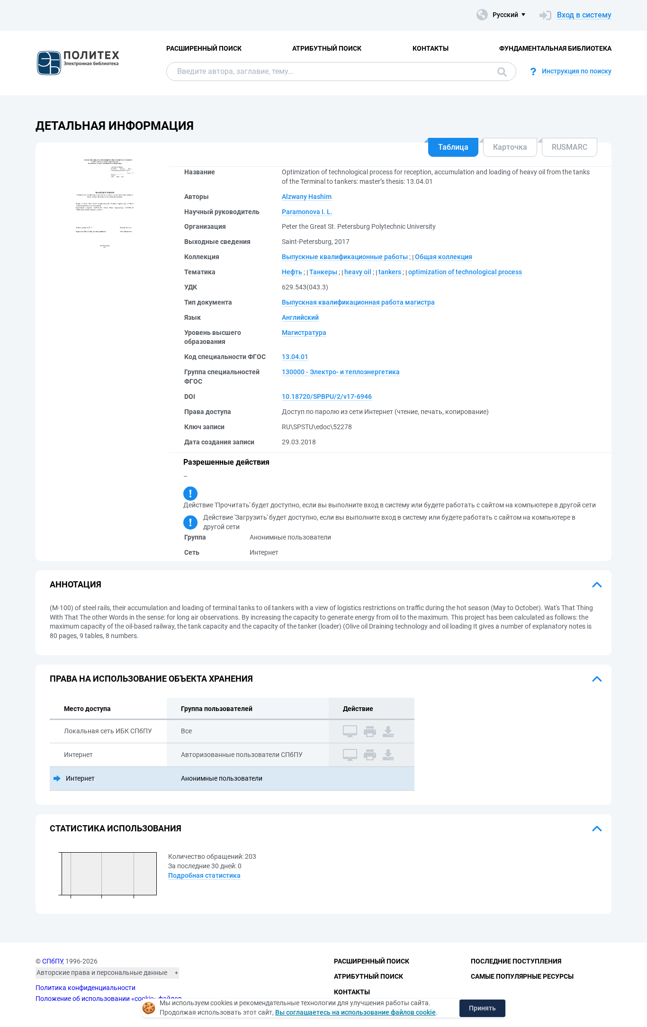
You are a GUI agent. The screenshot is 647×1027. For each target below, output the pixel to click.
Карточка (510, 147)
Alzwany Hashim (307, 196)
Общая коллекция (443, 257)
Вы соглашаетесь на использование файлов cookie (355, 1012)
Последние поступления (516, 961)
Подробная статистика (204, 875)
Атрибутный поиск (326, 48)
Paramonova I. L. (307, 212)
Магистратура (304, 332)
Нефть (292, 272)
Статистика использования (115, 828)
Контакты (431, 48)
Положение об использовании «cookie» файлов (109, 998)
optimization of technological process (465, 272)
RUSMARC (569, 147)
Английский (300, 317)
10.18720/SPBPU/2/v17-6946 (327, 396)
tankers (389, 272)
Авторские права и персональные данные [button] (101, 972)
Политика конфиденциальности (85, 987)
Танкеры (323, 272)
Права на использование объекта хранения (151, 679)
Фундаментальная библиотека (555, 48)
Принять (482, 1008)
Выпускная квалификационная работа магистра (358, 302)
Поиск (499, 71)
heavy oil (357, 272)
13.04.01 (295, 356)
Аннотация (75, 584)
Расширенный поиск (204, 48)
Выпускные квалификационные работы (345, 257)
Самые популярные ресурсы (522, 976)
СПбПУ (52, 961)
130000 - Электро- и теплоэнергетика (341, 372)
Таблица (453, 147)
